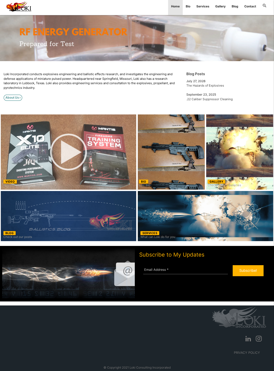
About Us (12, 97)
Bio (188, 6)
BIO (143, 181)
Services (202, 6)
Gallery (220, 6)
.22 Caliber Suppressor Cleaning (209, 99)
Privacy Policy (247, 353)
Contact (250, 6)
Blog (235, 6)
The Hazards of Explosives (205, 85)
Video (10, 181)
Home (175, 6)
